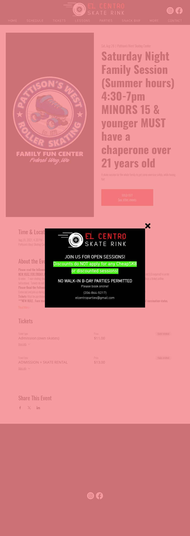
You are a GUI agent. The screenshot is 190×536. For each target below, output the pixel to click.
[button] (148, 226)
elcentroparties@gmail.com (94, 298)
